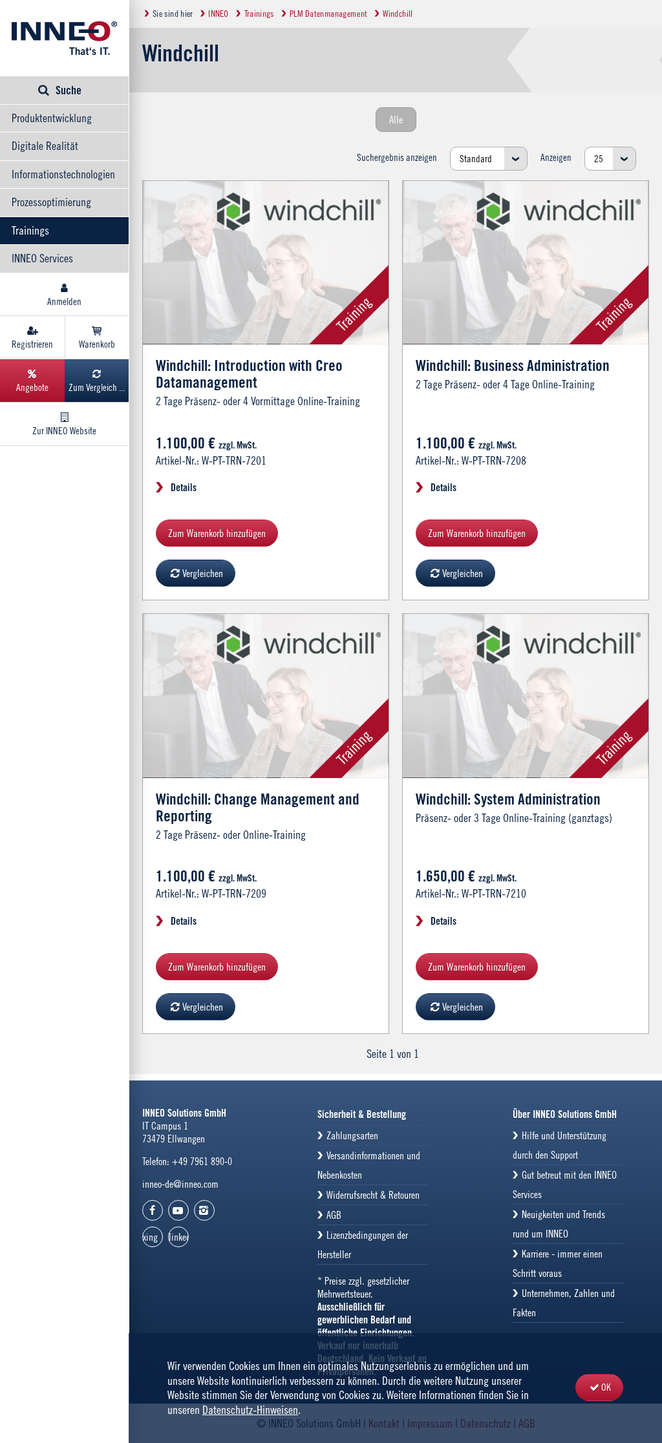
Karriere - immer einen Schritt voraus (558, 1263)
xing (150, 1236)
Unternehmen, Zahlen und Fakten (564, 1303)
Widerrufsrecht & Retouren (373, 1194)
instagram (204, 1210)
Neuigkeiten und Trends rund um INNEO (559, 1224)
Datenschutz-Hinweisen (250, 1410)
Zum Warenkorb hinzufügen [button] (217, 533)
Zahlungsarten (352, 1135)
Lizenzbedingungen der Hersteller (362, 1244)
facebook (152, 1210)
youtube (178, 1210)
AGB (333, 1214)
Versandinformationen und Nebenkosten (368, 1165)
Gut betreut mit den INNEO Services (565, 1184)
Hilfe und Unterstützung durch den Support (559, 1145)
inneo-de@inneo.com (180, 1183)
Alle (396, 119)
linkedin (179, 1236)
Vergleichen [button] (202, 573)
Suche (68, 90)
